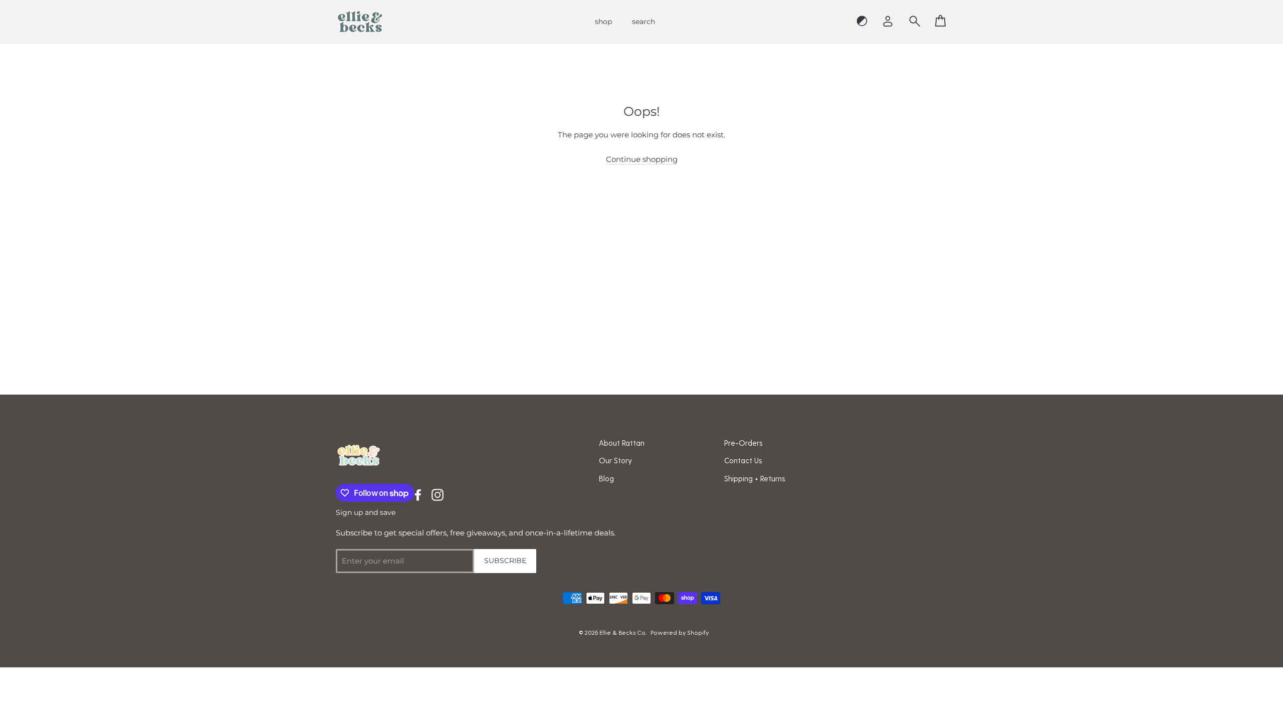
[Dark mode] (862, 22)
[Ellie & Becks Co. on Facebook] (418, 494)
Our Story (615, 460)
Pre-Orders (743, 442)
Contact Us (743, 460)
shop (603, 22)
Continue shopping (642, 159)
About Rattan (622, 442)
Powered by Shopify (680, 632)
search (643, 22)
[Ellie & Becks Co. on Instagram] (438, 494)
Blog (606, 478)
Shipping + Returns (754, 478)
